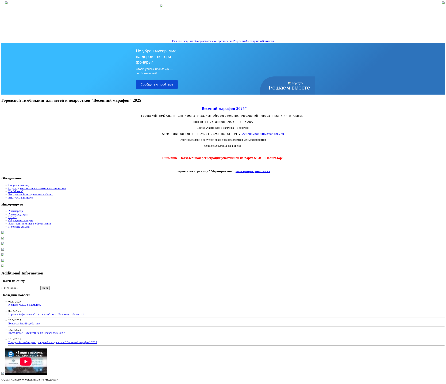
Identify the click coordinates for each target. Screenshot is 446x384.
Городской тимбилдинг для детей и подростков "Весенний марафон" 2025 (52, 342)
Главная (177, 41)
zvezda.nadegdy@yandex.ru (263, 133)
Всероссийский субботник (24, 323)
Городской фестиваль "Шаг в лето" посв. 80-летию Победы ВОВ (47, 314)
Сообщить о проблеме (157, 84)
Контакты (268, 41)
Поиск (5, 287)
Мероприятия (254, 41)
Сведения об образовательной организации (207, 41)
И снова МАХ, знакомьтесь (24, 304)
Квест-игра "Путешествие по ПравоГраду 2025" (37, 332)
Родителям (239, 41)
